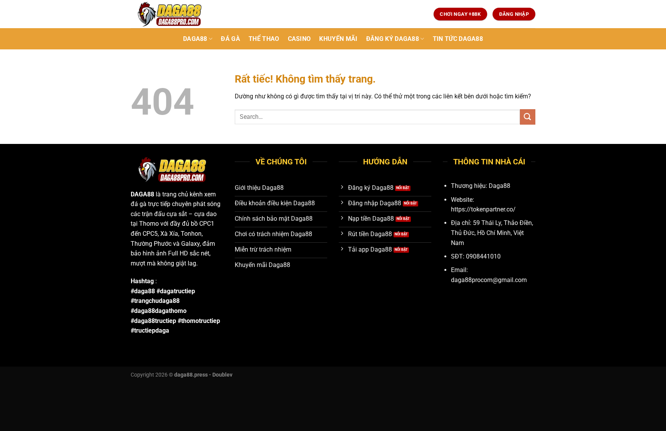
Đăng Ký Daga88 (392, 38)
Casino (299, 38)
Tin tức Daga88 (458, 38)
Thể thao (264, 38)
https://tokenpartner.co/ (483, 209)
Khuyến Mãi (338, 38)
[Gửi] (527, 116)
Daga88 (195, 38)
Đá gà (230, 38)
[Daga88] (169, 14)
